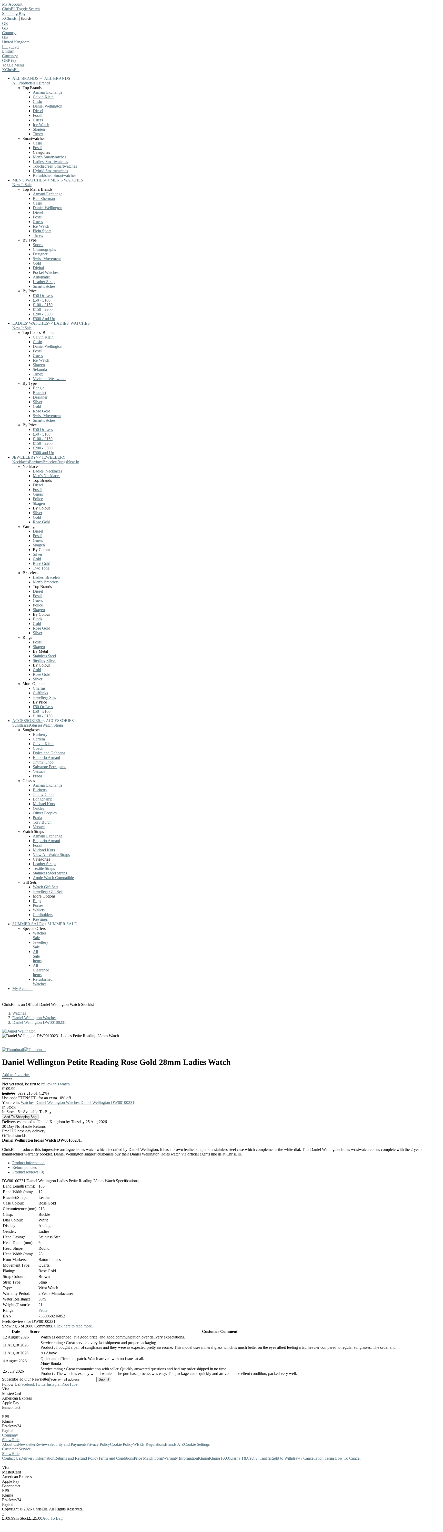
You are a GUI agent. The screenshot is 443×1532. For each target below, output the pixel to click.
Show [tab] (7, 1440)
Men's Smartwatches (49, 157)
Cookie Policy (121, 1444)
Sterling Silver (44, 660)
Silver (37, 402)
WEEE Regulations (149, 1444)
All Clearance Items (41, 970)
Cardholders (43, 914)
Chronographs (44, 249)
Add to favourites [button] (16, 1075)
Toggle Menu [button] (13, 65)
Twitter (41, 1384)
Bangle (38, 388)
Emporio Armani (46, 757)
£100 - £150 (43, 305)
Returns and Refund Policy (76, 1458)
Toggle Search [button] (28, 9)
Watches (19, 1013)
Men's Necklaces (46, 476)
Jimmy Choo (43, 762)
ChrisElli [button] (12, 18)
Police (38, 499)
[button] (221, 23)
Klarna (203, 1458)
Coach (38, 748)
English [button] (8, 51)
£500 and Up (43, 452)
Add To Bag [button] (52, 1518)
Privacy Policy (98, 1444)
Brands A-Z (174, 1444)
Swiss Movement (47, 258)
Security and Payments (67, 1444)
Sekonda (40, 369)
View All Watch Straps (51, 854)
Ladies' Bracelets (46, 577)
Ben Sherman (44, 198)
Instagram (55, 1384)
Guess (38, 120)
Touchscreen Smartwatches (55, 166)
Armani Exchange (47, 92)
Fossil (37, 115)
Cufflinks (40, 693)
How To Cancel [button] (347, 1458)
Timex (38, 134)
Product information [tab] (28, 1163)
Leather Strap (44, 282)
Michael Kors (44, 804)
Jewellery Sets (44, 697)
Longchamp (42, 799)
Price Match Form (148, 1458)
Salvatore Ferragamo (49, 767)
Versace (39, 771)
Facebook (27, 1384)
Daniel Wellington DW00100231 (39, 1022)
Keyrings (40, 919)
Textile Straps (44, 868)
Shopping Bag (13, 13)
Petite (42, 1310)
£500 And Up (44, 318)
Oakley (39, 808)
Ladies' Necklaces (47, 471)
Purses (38, 905)
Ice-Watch (41, 124)
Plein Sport (42, 231)
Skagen (39, 129)
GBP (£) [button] (9, 60)
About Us (10, 1444)
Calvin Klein (43, 97)
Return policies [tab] (24, 1167)
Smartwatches (44, 286)
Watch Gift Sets (45, 887)
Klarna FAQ (219, 1458)
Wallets (39, 910)
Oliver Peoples (45, 813)
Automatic (41, 277)
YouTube (70, 1384)
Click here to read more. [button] (73, 1326)
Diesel (38, 111)
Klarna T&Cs (240, 1458)
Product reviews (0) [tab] (28, 1172)
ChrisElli (9, 9)
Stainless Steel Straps (50, 873)
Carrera (39, 739)
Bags (37, 901)
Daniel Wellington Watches (34, 1018)
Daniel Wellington (47, 106)
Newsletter (26, 1444)
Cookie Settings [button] (197, 1444)
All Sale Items (37, 956)
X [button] (3, 18)
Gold (37, 263)
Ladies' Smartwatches (50, 161)
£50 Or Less (43, 295)
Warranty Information (180, 1458)
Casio (37, 101)
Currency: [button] (10, 56)
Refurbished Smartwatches (54, 175)
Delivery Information (37, 1458)
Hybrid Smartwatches (50, 171)
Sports (38, 245)
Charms (39, 688)
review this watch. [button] (56, 1084)
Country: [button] (9, 33)
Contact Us (11, 1458)
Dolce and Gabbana (49, 753)
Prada (37, 776)
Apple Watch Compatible (53, 877)
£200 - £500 (43, 314)
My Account (12, 4)
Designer (40, 254)
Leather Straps (44, 864)
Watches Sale (39, 935)
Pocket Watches (45, 272)
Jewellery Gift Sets (48, 891)
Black (37, 619)
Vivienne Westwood (49, 379)
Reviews (42, 1444)
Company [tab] (10, 1435)
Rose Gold (41, 411)
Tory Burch (42, 822)
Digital (38, 268)
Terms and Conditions (116, 1458)
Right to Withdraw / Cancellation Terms (302, 1458)
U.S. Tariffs (260, 1458)
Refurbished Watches (43, 981)
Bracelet (39, 392)
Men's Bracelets (45, 582)
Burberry (40, 734)
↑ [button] (3, 1513)
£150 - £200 (43, 309)
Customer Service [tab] (16, 1449)
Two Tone (41, 568)
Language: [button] (10, 46)
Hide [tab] (15, 1440)
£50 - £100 (42, 300)
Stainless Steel (44, 656)
